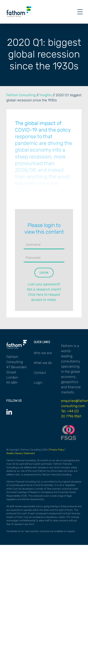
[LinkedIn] (9, 412)
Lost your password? (44, 284)
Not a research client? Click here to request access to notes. (44, 294)
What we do (43, 363)
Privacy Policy (56, 449)
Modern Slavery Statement (20, 453)
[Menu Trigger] (80, 12)
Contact (40, 373)
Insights (46, 95)
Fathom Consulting (20, 95)
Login (38, 382)
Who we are (43, 353)
